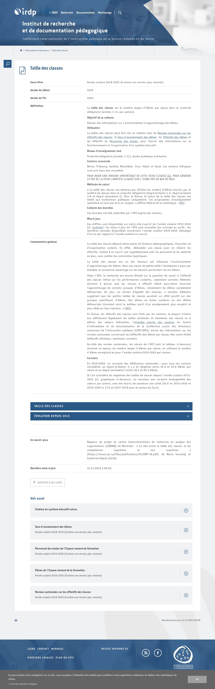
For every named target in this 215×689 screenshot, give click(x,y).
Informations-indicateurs (37, 50)
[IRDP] (25, 12)
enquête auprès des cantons (155, 322)
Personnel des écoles (124, 141)
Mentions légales (41, 658)
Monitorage (105, 12)
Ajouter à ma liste (49, 482)
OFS (181, 203)
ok (197, 679)
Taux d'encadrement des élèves (137, 137)
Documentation (85, 12)
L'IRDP (54, 12)
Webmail (57, 649)
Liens (31, 649)
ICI (169, 176)
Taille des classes (60, 50)
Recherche (67, 12)
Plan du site (65, 658)
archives (97, 227)
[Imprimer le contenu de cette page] (16, 620)
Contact (43, 649)
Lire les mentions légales (24, 684)
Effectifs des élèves (175, 137)
